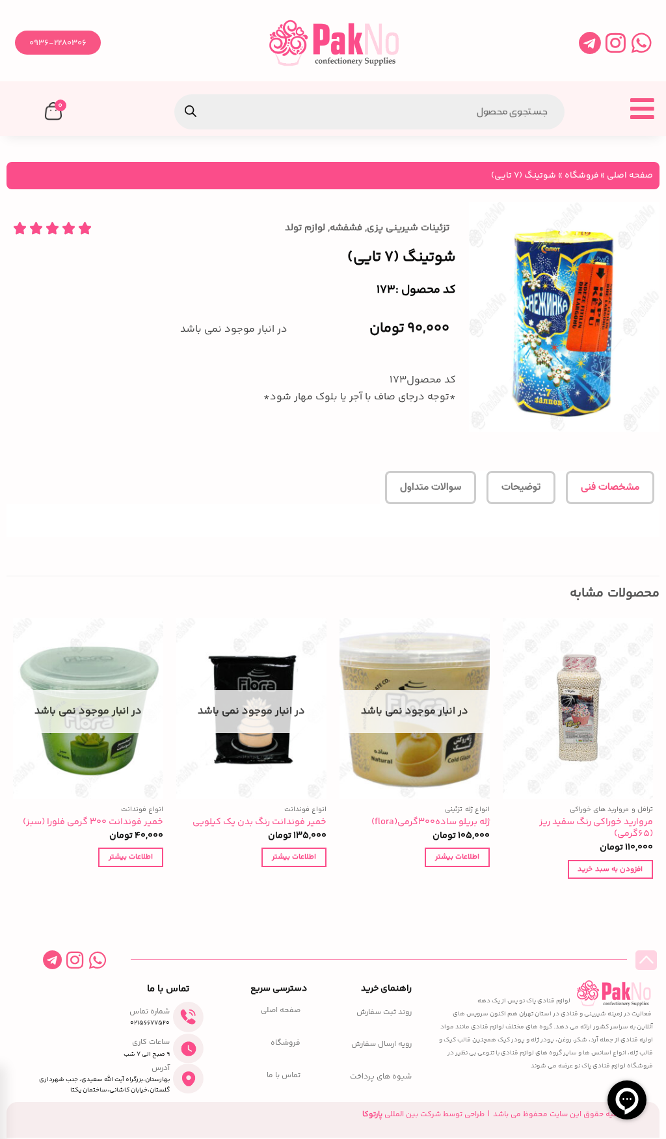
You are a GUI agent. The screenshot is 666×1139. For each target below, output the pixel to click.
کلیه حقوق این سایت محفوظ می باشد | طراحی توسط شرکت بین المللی (491, 1114)
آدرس (161, 1068)
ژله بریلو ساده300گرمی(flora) (430, 822)
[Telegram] (589, 42)
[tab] (610, 488)
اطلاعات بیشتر (457, 857)
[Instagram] (615, 42)
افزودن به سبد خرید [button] (610, 869)
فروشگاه (581, 175)
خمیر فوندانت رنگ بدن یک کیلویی (259, 822)
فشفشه (346, 228)
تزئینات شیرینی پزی (408, 228)
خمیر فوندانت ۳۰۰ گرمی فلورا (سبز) (93, 822)
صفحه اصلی (630, 175)
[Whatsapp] (641, 42)
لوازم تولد (305, 228)
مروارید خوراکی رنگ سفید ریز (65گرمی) (596, 828)
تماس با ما (283, 1076)
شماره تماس (149, 1012)
